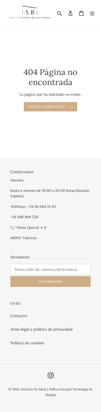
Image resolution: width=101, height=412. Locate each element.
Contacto (18, 315)
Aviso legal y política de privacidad (41, 329)
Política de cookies (27, 342)
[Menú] (92, 12)
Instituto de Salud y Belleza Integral (45, 389)
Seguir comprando (47, 107)
